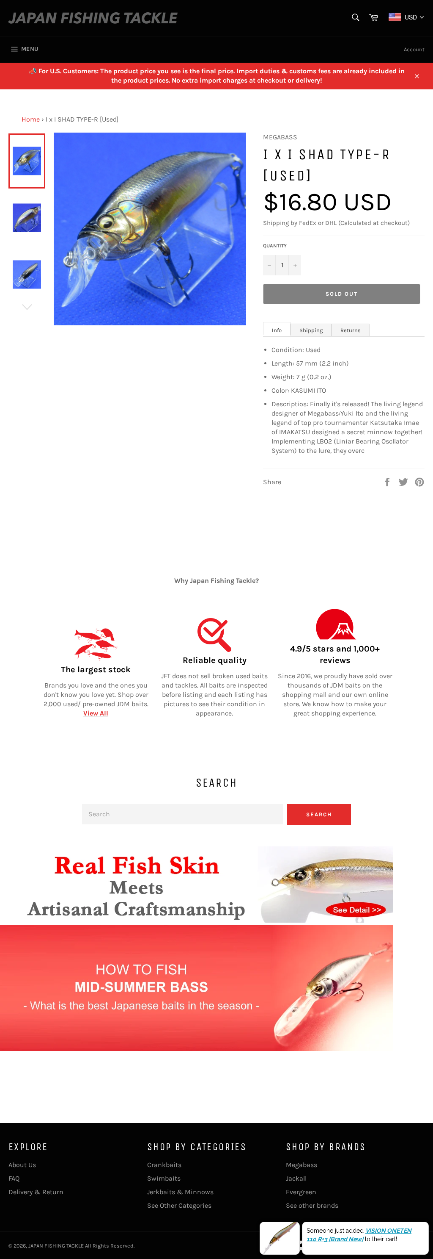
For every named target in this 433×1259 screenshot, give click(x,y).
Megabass (301, 1165)
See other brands (312, 1205)
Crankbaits (164, 1165)
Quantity (275, 246)
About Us (22, 1165)
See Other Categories (179, 1205)
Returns (350, 330)
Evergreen (301, 1192)
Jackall (296, 1178)
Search (319, 814)
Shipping (311, 330)
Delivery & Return (35, 1192)
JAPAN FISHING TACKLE (56, 1245)
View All (95, 713)
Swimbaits (164, 1178)
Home (31, 119)
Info (277, 330)
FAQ (13, 1178)
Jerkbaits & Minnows (180, 1192)
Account (414, 49)
